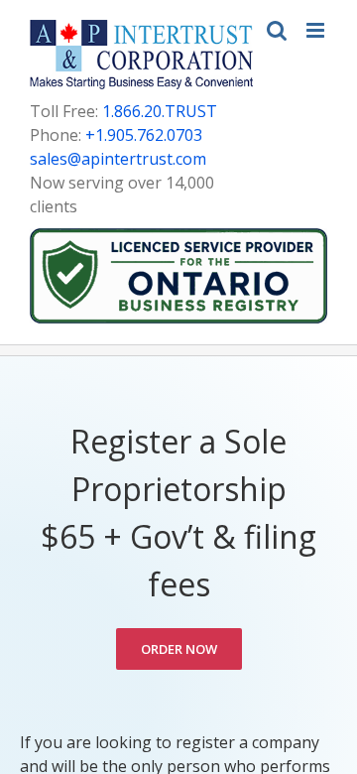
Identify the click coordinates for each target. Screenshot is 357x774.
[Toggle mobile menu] (316, 30)
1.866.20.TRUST (159, 111)
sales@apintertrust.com (118, 159)
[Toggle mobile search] (277, 30)
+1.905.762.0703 (143, 135)
